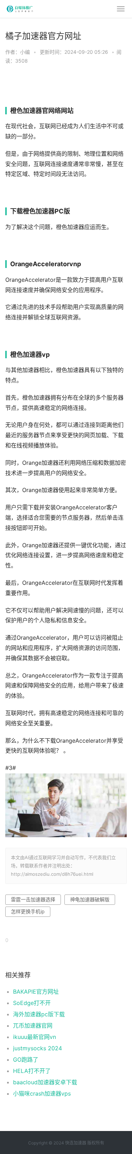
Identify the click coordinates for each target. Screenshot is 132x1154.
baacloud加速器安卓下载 (45, 1082)
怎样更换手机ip (28, 911)
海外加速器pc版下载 (39, 1014)
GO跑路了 (25, 1059)
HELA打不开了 (32, 1070)
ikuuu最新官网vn (34, 1036)
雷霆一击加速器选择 (33, 899)
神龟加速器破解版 (89, 899)
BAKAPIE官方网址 (36, 991)
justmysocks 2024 (37, 1048)
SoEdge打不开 (32, 1002)
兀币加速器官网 (32, 1025)
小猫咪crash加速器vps (42, 1093)
